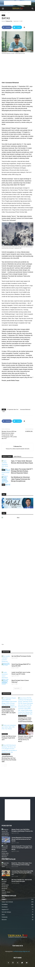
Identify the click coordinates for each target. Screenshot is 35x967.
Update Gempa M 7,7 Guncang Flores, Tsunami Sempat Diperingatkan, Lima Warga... (22, 847)
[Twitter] (22, 962)
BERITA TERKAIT (7, 456)
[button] (32, 8)
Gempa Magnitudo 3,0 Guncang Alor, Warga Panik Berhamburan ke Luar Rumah (22, 839)
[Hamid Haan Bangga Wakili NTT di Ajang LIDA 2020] (6, 666)
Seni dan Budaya (6, 707)
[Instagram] (13, 962)
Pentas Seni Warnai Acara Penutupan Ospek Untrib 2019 (9, 737)
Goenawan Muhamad (25, 409)
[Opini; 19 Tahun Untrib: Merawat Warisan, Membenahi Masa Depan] (6, 465)
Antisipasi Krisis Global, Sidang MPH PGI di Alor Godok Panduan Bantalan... (25, 719)
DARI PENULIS (17, 456)
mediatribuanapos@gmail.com (21, 951)
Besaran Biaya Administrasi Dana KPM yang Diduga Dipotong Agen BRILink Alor (22, 872)
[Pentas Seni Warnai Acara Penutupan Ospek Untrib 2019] (9, 729)
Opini (8, 12)
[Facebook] (8, 962)
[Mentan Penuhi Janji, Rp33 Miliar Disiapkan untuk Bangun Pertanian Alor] (6, 837)
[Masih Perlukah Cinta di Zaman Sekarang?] (6, 682)
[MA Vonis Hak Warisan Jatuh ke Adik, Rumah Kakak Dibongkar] (6, 889)
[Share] (17, 962)
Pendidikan (4, 734)
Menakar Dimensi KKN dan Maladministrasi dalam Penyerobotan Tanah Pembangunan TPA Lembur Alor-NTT (9, 435)
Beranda (4, 12)
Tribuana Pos (8, 21)
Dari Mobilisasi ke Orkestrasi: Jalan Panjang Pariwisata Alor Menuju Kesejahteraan (20, 479)
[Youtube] (26, 962)
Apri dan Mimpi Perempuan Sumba (21, 656)
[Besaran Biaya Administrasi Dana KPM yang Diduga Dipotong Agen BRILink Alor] (6, 873)
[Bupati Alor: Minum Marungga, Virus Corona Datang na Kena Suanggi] (6, 865)
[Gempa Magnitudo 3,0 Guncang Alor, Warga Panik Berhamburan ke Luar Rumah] (6, 840)
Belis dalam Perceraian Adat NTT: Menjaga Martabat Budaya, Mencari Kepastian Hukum (22, 471)
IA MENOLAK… (29, 431)
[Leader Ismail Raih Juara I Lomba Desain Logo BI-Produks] (6, 677)
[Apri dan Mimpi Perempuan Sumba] (6, 660)
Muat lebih (16, 688)
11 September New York (12, 409)
